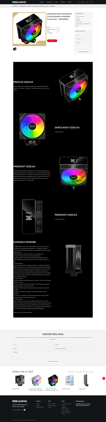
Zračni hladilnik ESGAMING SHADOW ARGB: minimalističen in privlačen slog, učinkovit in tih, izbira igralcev (36, 389)
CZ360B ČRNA (82, 388)
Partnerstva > (80, 401)
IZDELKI (91, 371)
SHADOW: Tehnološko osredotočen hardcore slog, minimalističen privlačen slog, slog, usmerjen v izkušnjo (52, 389)
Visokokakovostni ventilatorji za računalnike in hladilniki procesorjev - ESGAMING (37, 6)
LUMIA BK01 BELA (66, 388)
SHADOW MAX (15, 388)
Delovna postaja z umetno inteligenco (82, 371)
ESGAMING (14, 6)
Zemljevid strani (31, 420)
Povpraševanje (52, 40)
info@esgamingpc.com (21, 404)
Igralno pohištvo (71, 371)
